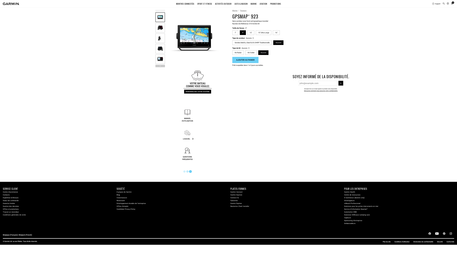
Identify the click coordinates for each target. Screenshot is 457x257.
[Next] (220, 38)
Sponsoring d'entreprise (353, 220)
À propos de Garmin (124, 192)
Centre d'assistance (10, 192)
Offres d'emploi (122, 206)
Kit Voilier (251, 53)
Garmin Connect (236, 192)
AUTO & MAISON (241, 3)
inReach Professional (352, 203)
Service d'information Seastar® (356, 209)
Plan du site (387, 242)
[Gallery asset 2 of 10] (160, 27)
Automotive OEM (350, 212)
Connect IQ (234, 198)
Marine (234, 10)
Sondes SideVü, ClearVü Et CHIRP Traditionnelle (252, 43)
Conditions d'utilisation (402, 242)
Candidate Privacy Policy (126, 209)
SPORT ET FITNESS (204, 3)
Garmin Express (236, 195)
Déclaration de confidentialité (423, 242)
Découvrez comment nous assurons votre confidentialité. (321, 91)
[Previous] (160, 11)
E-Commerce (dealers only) (354, 198)
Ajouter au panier (245, 60)
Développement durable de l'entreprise (131, 203)
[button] (243, 38)
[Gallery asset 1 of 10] (194, 38)
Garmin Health (349, 192)
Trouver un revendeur (11, 212)
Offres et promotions (11, 209)
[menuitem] (436, 4)
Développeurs (349, 200)
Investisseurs (122, 198)
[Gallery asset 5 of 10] (160, 59)
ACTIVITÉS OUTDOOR (223, 3)
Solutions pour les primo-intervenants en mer (361, 206)
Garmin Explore (236, 203)
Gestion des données (11, 206)
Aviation (263, 3)
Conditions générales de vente (14, 215)
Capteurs (347, 218)
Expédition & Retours (11, 198)
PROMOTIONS (275, 3)
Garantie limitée (9, 203)
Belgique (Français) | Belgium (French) (17, 235)
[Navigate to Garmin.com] (11, 4)
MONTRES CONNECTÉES (185, 3)
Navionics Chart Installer (239, 206)
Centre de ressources (352, 195)
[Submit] (340, 83)
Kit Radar (238, 53)
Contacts (6, 195)
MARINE (254, 3)
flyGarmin (234, 200)
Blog (118, 195)
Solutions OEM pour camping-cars (357, 215)
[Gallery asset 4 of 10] (160, 48)
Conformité (450, 242)
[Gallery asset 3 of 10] (160, 38)
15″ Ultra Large (263, 33)
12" (251, 33)
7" (235, 33)
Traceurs (243, 10)
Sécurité (440, 242)
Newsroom (121, 200)
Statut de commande (11, 200)
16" (276, 33)
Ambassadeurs (350, 223)
